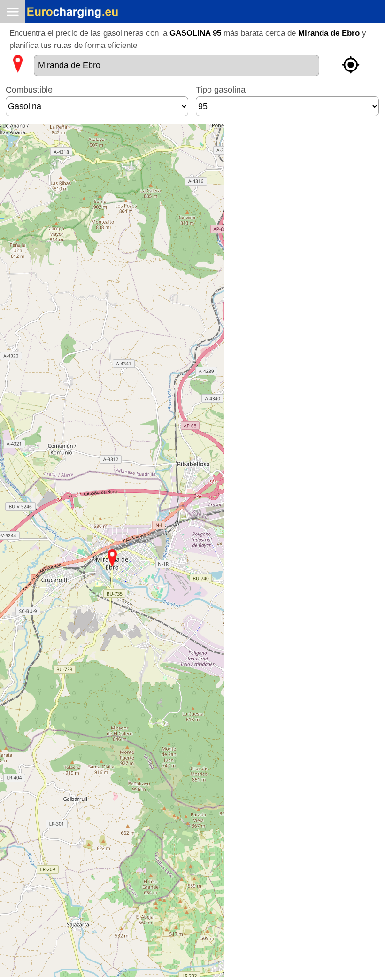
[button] (112, 558)
